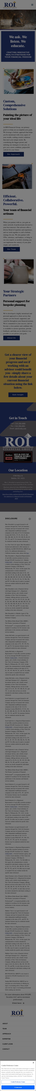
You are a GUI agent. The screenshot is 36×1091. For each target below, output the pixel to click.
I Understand (18, 1087)
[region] (18, 1076)
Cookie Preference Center (18, 1082)
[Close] (33, 1063)
